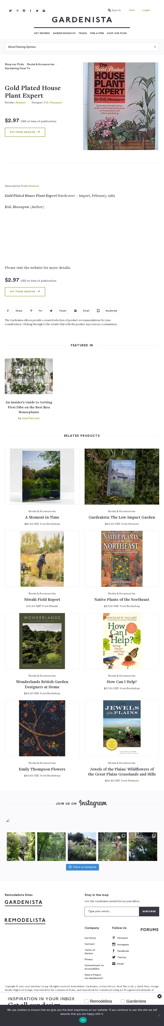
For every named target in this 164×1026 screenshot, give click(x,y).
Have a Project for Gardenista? (94, 977)
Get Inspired (42, 33)
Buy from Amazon (22, 132)
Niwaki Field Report (42, 600)
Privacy (89, 959)
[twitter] (37, 11)
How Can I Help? (122, 682)
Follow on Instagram (84, 867)
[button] (113, 10)
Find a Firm (97, 33)
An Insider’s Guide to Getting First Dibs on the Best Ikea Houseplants (29, 407)
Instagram (123, 944)
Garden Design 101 (64, 33)
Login (146, 10)
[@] (17, 823)
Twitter (121, 957)
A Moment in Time (42, 518)
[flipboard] (11, 11)
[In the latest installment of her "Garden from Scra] (82, 846)
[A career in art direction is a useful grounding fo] (143, 846)
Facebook (123, 951)
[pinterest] (17, 11)
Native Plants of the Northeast (121, 600)
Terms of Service (90, 952)
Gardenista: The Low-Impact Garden (122, 518)
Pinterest (122, 938)
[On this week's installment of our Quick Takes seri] (112, 846)
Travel (82, 33)
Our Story (90, 938)
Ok (83, 1020)
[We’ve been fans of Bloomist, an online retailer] (21, 846)
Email (120, 964)
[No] (159, 1015)
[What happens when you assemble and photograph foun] (51, 846)
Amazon (20, 102)
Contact (90, 944)
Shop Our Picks (117, 33)
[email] (44, 11)
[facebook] (30, 11)
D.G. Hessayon (53, 102)
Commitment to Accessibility (94, 967)
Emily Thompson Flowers (42, 769)
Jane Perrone (30, 418)
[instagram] (24, 11)
